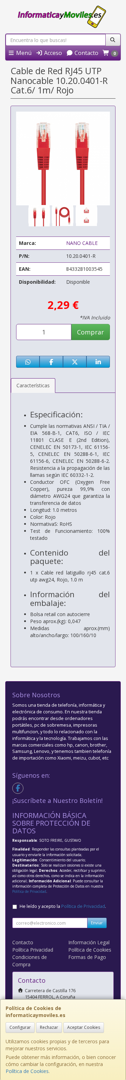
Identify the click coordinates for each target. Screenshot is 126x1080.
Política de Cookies (27, 1071)
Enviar (97, 923)
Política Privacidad (32, 949)
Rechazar (49, 1027)
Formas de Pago (87, 957)
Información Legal (89, 942)
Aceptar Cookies (83, 1027)
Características (33, 385)
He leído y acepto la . (63, 906)
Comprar (90, 332)
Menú (23, 53)
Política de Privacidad (29, 891)
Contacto (85, 53)
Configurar (20, 1027)
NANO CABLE (82, 243)
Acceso (52, 53)
